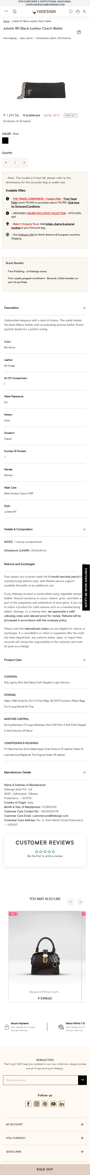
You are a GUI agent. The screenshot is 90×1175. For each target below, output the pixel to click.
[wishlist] (71, 11)
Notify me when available (86, 587)
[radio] (6, 141)
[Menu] (6, 11)
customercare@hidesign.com (50, 816)
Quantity (7, 153)
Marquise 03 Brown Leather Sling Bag (50, 992)
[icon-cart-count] (78, 11)
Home (6, 21)
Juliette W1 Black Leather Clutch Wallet (31, 21)
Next (80, 902)
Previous (71, 902)
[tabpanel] (45, 77)
